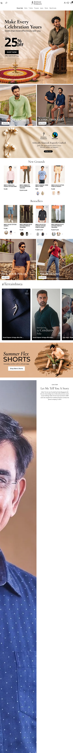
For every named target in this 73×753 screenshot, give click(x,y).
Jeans (41, 8)
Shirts (25, 8)
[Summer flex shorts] (36, 360)
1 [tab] (30, 80)
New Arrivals (53, 8)
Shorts (46, 8)
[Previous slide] (2, 47)
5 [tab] (43, 80)
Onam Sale (20, 8)
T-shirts (31, 8)
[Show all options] (14, 232)
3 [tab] (36, 80)
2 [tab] (33, 80)
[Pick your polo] (18, 259)
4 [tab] (39, 80)
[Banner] (36, 47)
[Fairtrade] (36, 142)
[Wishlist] (68, 2)
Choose (47, 180)
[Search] (6, 3)
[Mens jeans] (55, 259)
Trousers (36, 8)
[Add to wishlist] (15, 168)
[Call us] (1, 2)
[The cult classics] (18, 105)
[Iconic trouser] (55, 105)
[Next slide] (71, 47)
